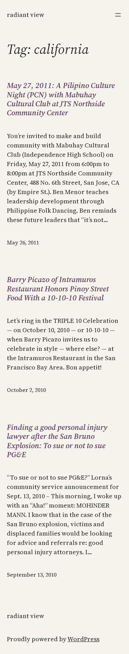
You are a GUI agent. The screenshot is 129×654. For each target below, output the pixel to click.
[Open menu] (118, 15)
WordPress (83, 639)
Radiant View (25, 14)
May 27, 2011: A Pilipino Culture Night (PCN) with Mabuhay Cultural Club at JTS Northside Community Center (61, 99)
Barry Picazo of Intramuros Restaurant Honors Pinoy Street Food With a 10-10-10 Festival (58, 288)
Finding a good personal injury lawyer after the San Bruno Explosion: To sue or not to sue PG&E (57, 441)
